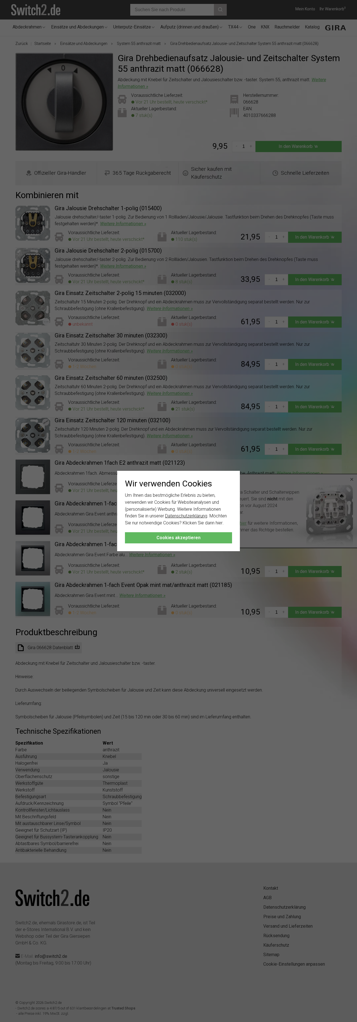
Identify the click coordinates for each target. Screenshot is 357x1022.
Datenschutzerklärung (186, 516)
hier (219, 523)
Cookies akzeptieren (178, 537)
